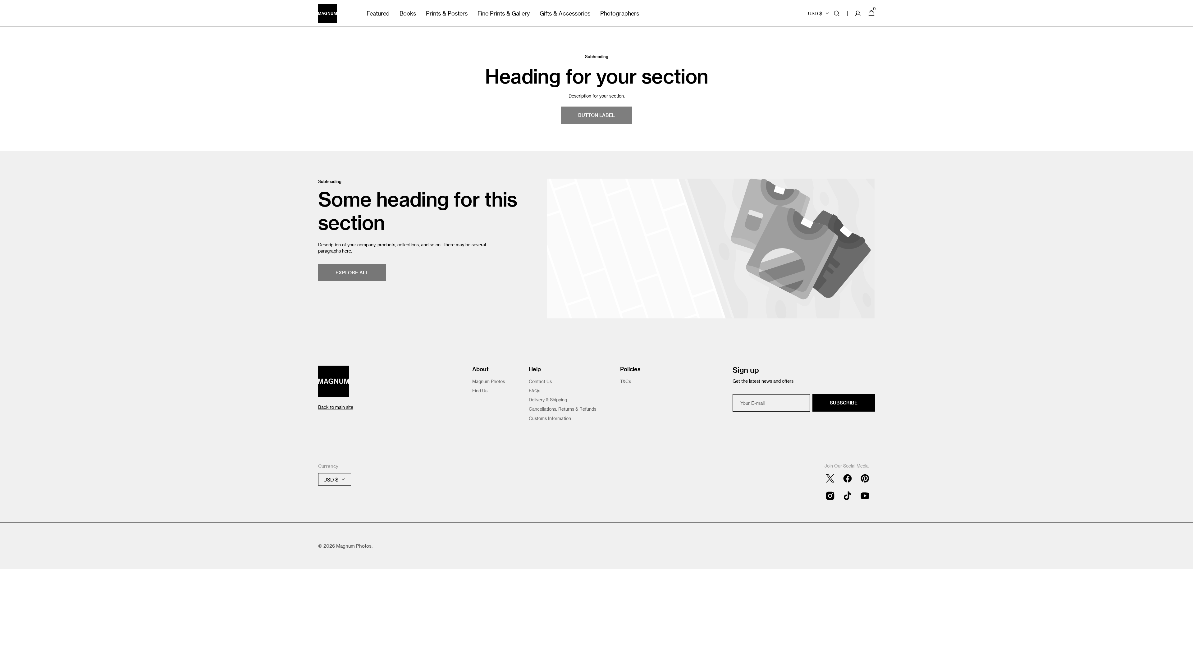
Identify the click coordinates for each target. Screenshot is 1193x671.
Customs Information (550, 418)
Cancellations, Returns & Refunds (562, 409)
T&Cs (625, 381)
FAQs (534, 390)
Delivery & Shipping (548, 399)
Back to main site (335, 407)
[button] (836, 13)
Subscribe (843, 402)
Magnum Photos (488, 381)
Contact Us (540, 381)
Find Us (479, 390)
